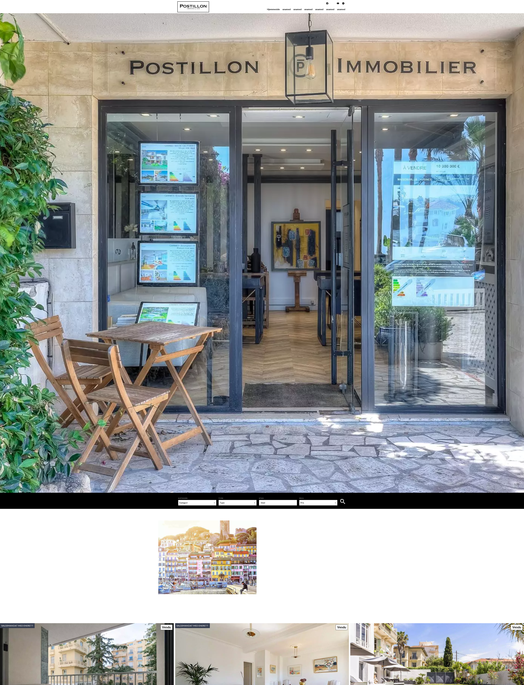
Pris (301, 498)
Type (221, 498)
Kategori (183, 498)
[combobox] (197, 502)
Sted (261, 498)
